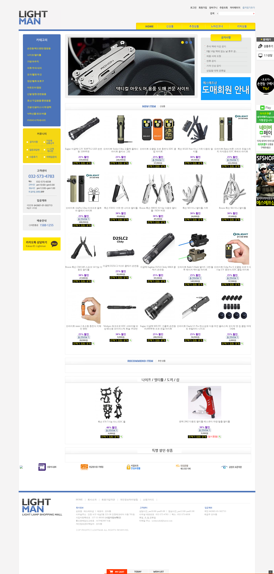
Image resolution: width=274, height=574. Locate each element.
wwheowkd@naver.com (162, 521)
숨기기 (271, 572)
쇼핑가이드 (148, 499)
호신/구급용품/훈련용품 (39, 100)
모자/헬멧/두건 (34, 74)
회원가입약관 (108, 499)
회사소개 (92, 499)
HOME (79, 499)
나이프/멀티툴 (34, 55)
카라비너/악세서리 (36, 120)
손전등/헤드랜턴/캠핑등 (39, 48)
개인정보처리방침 (129, 499)
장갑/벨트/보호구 (35, 81)
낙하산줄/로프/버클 (36, 113)
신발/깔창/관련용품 (36, 94)
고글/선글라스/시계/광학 (39, 107)
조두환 (99, 524)
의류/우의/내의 (34, 68)
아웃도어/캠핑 (34, 87)
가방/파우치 (33, 61)
